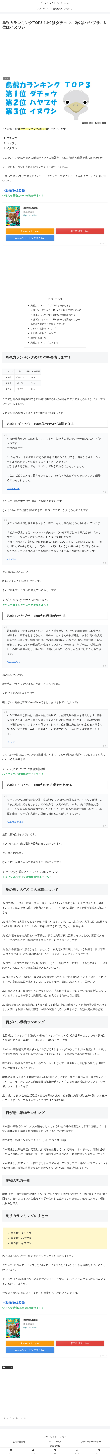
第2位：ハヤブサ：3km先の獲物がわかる (54, 314)
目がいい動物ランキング (43, 328)
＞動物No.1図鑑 (13, 190)
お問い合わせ (19, 1441)
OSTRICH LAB (13, 489)
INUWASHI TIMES (15, 822)
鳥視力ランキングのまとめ (44, 342)
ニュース (8, 1367)
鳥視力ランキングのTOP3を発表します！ (52, 305)
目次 (50, 299)
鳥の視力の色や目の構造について (48, 324)
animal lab (11, 559)
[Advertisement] (55, 52)
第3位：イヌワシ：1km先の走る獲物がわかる (56, 319)
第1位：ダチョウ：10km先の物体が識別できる (57, 310)
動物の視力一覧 (39, 337)
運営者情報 (55, 1446)
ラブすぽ (10, 742)
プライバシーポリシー (91, 1441)
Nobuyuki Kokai (13, 662)
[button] (101, 792)
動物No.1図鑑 (30, 208)
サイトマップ (55, 1441)
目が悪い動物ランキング (43, 333)
